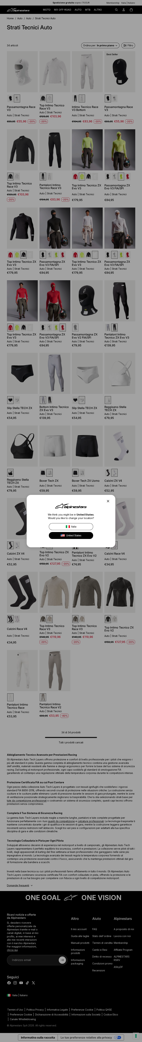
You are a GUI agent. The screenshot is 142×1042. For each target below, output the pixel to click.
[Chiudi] (109, 501)
